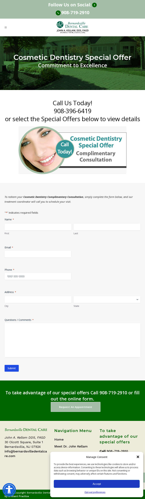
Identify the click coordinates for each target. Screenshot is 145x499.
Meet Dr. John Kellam (71, 446)
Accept (97, 483)
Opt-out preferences (95, 492)
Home (59, 439)
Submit (12, 368)
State (76, 306)
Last (76, 233)
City (6, 306)
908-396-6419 (72, 111)
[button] (138, 457)
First (7, 233)
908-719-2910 (75, 12)
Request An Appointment (75, 407)
